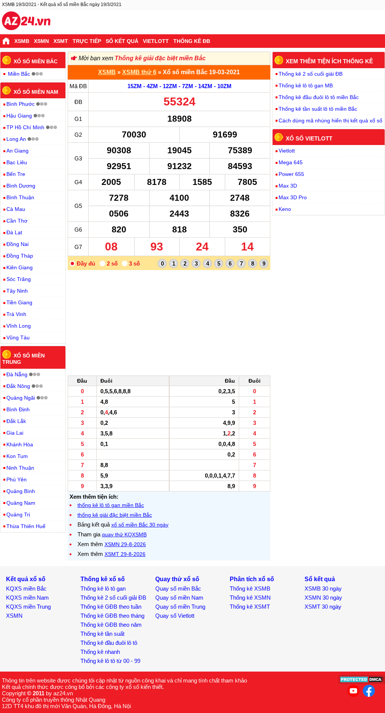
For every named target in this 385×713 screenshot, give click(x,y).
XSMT (60, 41)
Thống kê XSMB (250, 588)
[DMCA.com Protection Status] (362, 681)
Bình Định (18, 409)
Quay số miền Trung (180, 606)
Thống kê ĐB (191, 41)
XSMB (21, 41)
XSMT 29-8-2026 (125, 554)
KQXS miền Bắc (26, 588)
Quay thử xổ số (177, 579)
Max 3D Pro (293, 197)
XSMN (41, 41)
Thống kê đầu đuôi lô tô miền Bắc (319, 97)
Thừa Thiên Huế (25, 526)
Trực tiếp (87, 41)
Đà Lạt (14, 232)
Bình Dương (20, 186)
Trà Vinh (16, 314)
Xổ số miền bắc (36, 61)
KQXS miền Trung (28, 606)
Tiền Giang (19, 302)
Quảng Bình (20, 491)
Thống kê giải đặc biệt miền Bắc (160, 58)
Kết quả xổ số (25, 579)
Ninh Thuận (20, 468)
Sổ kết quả (122, 41)
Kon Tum (17, 456)
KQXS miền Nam (27, 597)
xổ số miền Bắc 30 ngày (139, 525)
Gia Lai (14, 433)
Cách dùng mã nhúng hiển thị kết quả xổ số (330, 121)
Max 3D (288, 186)
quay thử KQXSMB (124, 534)
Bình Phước (20, 104)
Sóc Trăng (18, 279)
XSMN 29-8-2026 (125, 544)
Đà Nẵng (16, 374)
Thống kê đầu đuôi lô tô (108, 643)
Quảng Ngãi (20, 398)
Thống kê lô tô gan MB (306, 85)
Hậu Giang (19, 116)
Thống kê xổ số (102, 579)
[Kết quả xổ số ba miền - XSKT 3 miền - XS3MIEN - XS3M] (26, 21)
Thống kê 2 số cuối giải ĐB (311, 74)
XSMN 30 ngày (323, 597)
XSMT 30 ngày (323, 606)
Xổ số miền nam (36, 92)
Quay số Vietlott (174, 615)
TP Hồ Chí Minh (25, 127)
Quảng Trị (18, 514)
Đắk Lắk (16, 421)
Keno (285, 209)
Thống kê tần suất (102, 634)
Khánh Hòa (19, 444)
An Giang (17, 151)
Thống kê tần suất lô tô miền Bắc (318, 109)
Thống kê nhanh (100, 652)
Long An (16, 139)
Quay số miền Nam (179, 597)
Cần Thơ (16, 221)
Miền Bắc (19, 74)
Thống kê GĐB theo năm (111, 624)
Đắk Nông (18, 386)
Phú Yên (16, 479)
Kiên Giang (19, 267)
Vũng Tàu (18, 337)
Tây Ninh (17, 291)
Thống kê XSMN (250, 597)
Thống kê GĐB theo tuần (110, 606)
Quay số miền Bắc (178, 588)
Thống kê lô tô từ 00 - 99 (110, 661)
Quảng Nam (20, 503)
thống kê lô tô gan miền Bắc (110, 505)
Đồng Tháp (19, 256)
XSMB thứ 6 (139, 72)
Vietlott (156, 41)
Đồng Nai (17, 244)
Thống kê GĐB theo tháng (112, 615)
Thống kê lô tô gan (103, 588)
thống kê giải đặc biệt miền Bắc (114, 515)
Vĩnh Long (18, 326)
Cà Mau (15, 209)
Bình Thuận (20, 197)
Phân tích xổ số (252, 579)
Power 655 (291, 174)
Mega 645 (291, 162)
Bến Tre (15, 174)
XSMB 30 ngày (323, 588)
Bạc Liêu (16, 162)
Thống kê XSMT (250, 606)
